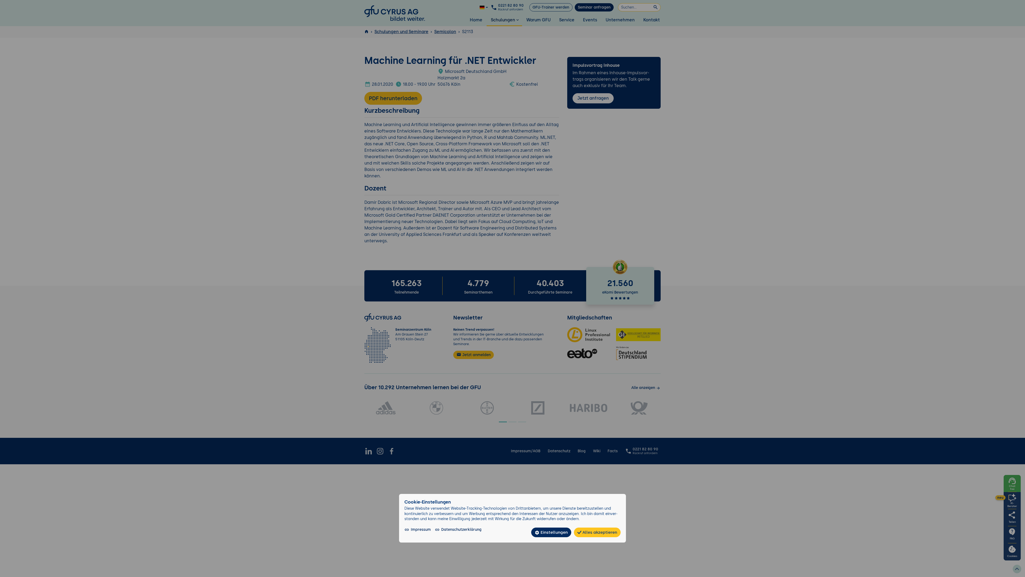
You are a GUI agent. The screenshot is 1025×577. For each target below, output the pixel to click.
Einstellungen (553, 532)
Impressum (421, 529)
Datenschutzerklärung (461, 529)
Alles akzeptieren (599, 532)
